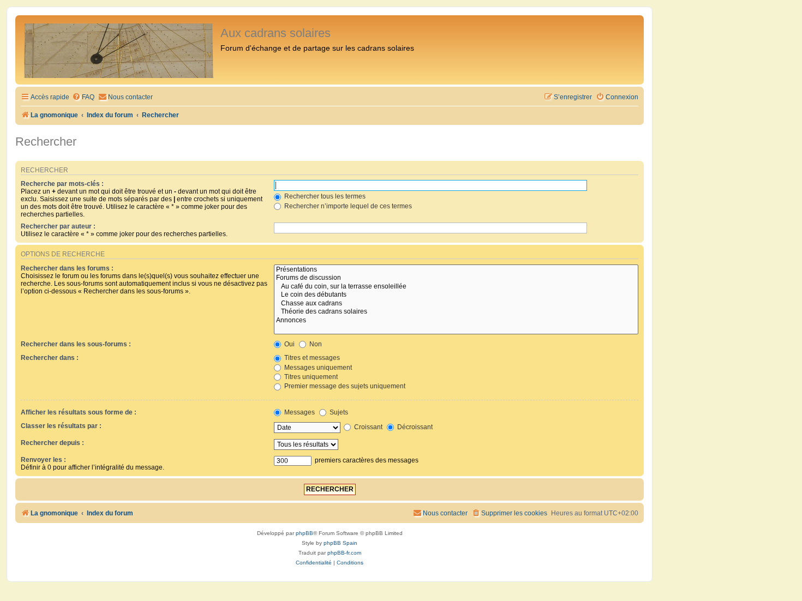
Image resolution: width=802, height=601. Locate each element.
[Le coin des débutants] (456, 295)
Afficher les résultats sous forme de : (78, 412)
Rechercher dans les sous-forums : (76, 344)
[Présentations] (456, 270)
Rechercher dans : (50, 358)
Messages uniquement (317, 367)
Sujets (338, 412)
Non (315, 344)
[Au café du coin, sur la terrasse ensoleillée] (456, 287)
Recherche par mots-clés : (62, 184)
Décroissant (414, 427)
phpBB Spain (340, 543)
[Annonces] (456, 320)
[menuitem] (83, 97)
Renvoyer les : (43, 460)
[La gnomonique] (119, 50)
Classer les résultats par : (61, 426)
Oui (289, 344)
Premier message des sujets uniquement (344, 386)
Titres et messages (311, 358)
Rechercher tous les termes (324, 196)
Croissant (367, 427)
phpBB (304, 533)
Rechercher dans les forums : (67, 268)
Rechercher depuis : (52, 443)
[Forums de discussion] (456, 278)
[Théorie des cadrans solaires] (456, 312)
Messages (299, 412)
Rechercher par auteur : (58, 226)
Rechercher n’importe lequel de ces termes (347, 206)
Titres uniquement (310, 377)
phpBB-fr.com (344, 553)
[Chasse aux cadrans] (456, 303)
